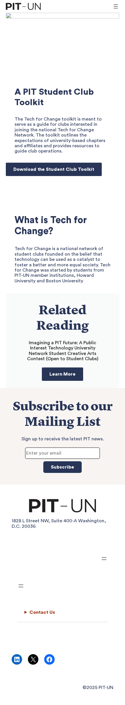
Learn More (62, 374)
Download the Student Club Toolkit (53, 169)
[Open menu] (115, 6)
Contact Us (42, 612)
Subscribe (62, 467)
